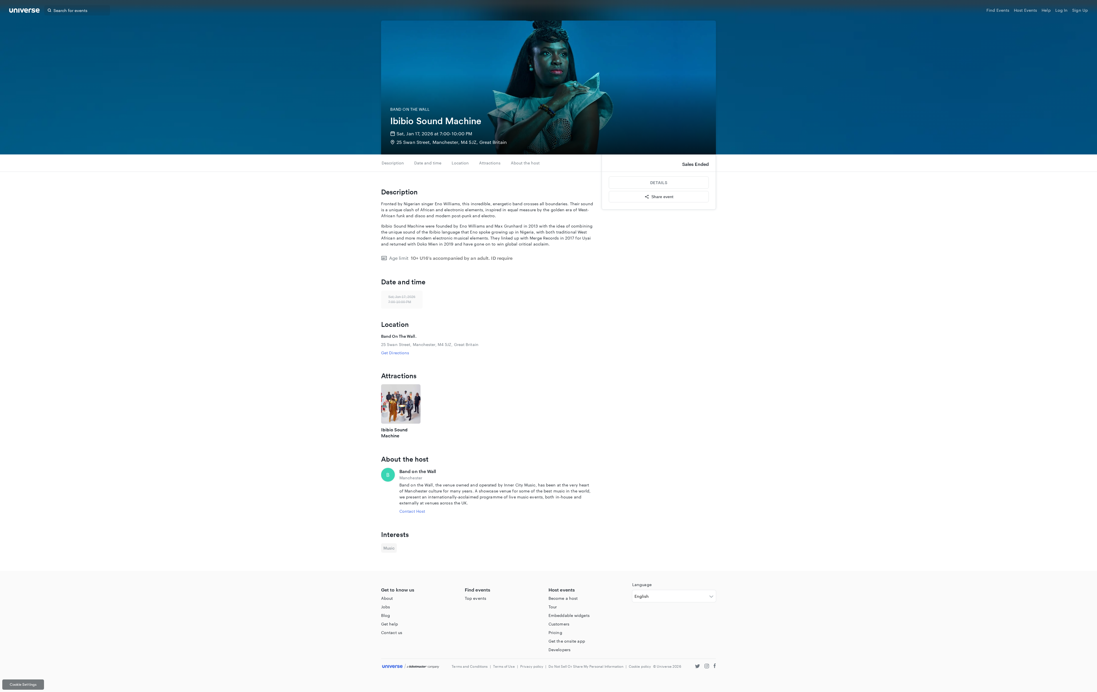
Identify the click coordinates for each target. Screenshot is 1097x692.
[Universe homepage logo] (24, 11)
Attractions (490, 162)
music (389, 548)
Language (642, 584)
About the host (525, 162)
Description (393, 162)
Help (1046, 10)
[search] (49, 10)
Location (460, 162)
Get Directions (395, 352)
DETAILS (658, 182)
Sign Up (1080, 10)
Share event (662, 196)
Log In (1061, 10)
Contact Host (412, 511)
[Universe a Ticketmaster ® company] (410, 666)
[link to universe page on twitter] (697, 666)
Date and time (427, 162)
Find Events (997, 10)
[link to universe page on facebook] (715, 666)
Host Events (1025, 10)
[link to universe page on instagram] (706, 666)
